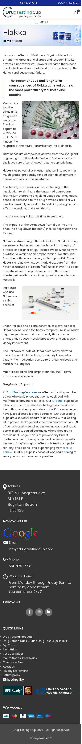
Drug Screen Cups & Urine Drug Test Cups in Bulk (35, 641)
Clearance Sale (13, 662)
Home (7, 41)
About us (9, 667)
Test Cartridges (13, 654)
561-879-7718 (28, 2)
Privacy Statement (15, 671)
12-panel (57, 401)
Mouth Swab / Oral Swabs (20, 658)
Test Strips (10, 649)
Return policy (11, 675)
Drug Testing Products (17, 637)
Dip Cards (9, 645)
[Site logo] (22, 12)
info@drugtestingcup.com (31, 549)
